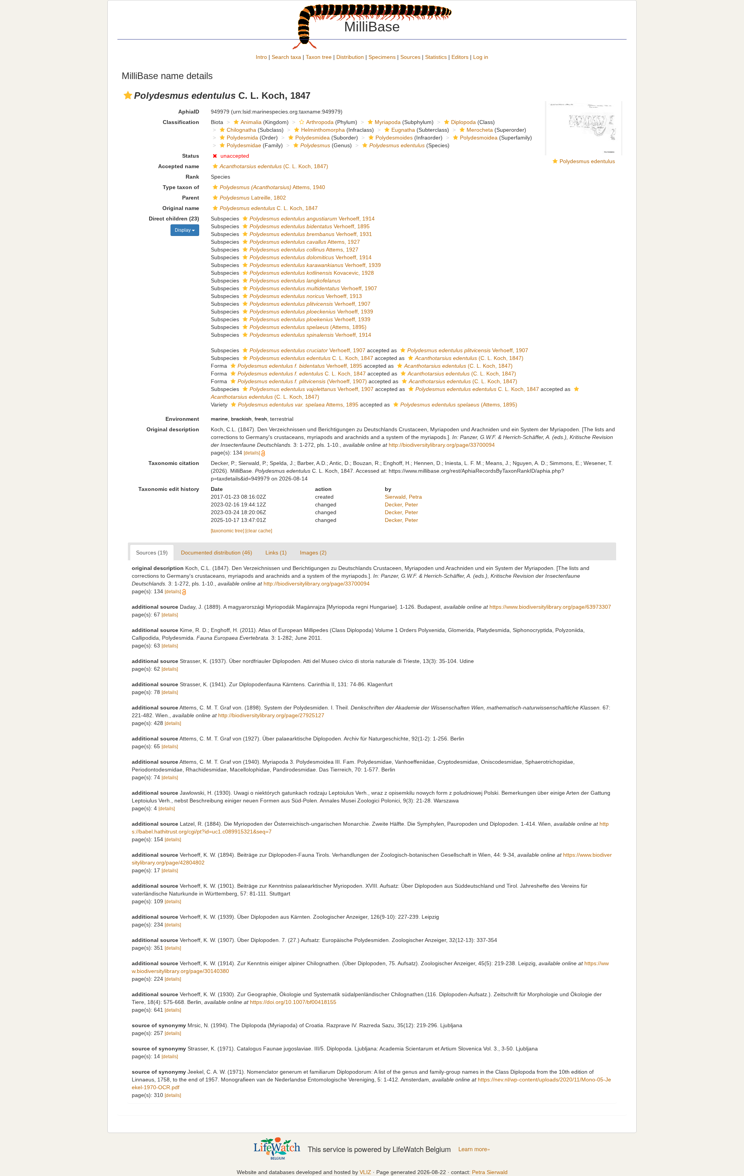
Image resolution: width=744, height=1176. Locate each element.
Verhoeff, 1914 (312, 218)
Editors (459, 57)
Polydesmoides (394, 137)
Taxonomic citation (173, 463)
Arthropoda (320, 122)
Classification (181, 122)
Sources (410, 57)
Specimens (382, 57)
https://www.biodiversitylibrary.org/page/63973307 (550, 607)
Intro (261, 57)
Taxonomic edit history (168, 489)
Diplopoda (463, 122)
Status (190, 156)
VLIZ (365, 1172)
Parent (190, 198)
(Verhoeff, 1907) (302, 381)
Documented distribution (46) (216, 552)
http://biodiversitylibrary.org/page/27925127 (271, 715)
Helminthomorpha (323, 130)
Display (183, 230)
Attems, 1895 (298, 404)
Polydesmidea (312, 137)
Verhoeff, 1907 (313, 288)
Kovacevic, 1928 (312, 273)
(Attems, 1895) (308, 327)
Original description (172, 429)
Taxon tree (319, 57)
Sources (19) (152, 552)
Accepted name (178, 166)
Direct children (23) (174, 218)
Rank (192, 177)
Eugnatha (403, 130)
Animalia (251, 122)
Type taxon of (181, 187)
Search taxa (286, 57)
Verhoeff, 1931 (311, 234)
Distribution (350, 57)
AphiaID (188, 111)
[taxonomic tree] (228, 531)
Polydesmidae (244, 145)
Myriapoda (388, 122)
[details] (252, 453)
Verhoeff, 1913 (306, 296)
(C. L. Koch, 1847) (274, 166)
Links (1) (276, 552)
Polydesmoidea (479, 137)
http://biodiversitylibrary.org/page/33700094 (442, 445)
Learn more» (474, 1149)
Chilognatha (241, 130)
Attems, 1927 (305, 242)
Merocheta (480, 130)
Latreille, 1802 (253, 198)
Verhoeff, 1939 (315, 265)
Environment (182, 419)
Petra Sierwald (490, 1172)
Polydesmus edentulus (587, 161)
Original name (180, 208)
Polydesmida (242, 137)
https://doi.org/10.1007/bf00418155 (293, 1002)
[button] (128, 95)
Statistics (436, 57)
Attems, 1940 (272, 187)
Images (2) (313, 552)
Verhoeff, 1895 (310, 226)
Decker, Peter (401, 504)
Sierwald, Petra (403, 497)
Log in (480, 57)
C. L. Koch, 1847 (269, 208)
